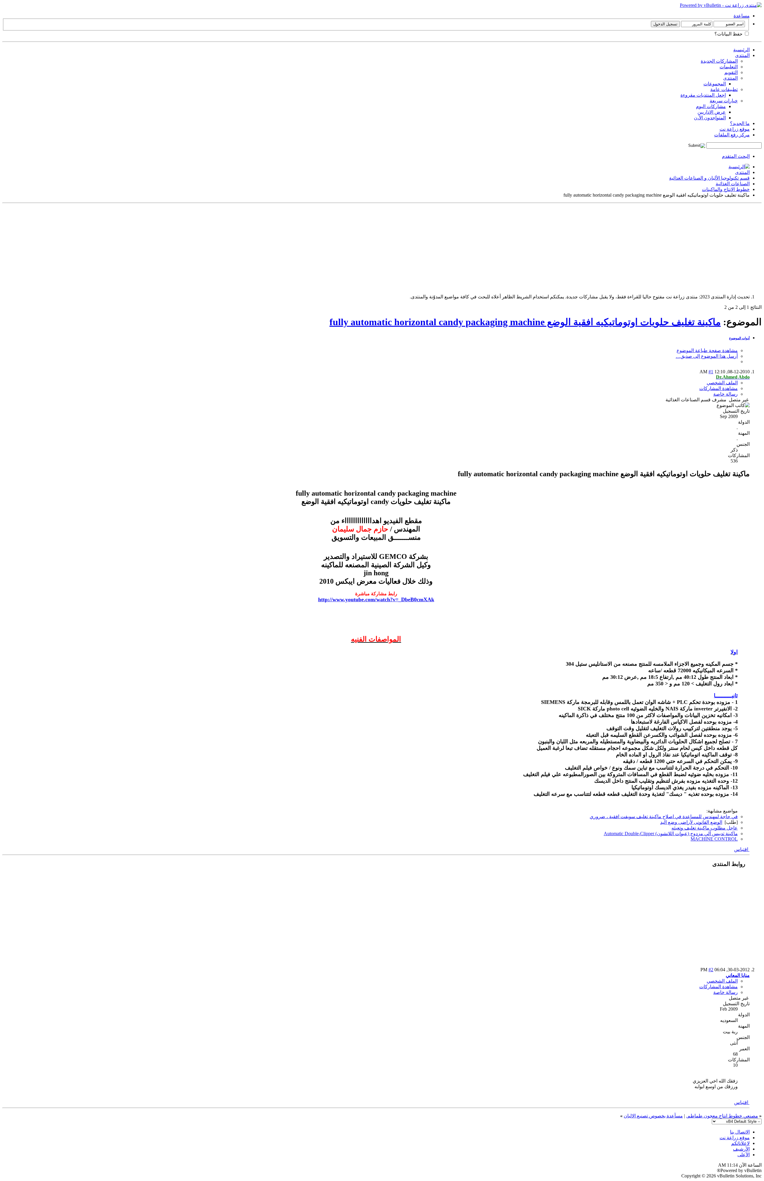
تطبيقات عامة (724, 89)
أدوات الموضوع (739, 338)
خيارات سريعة (724, 100)
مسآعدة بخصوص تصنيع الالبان (653, 1115)
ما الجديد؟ (740, 123)
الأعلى (743, 1154)
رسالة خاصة (725, 394)
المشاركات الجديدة (719, 61)
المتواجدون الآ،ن (710, 117)
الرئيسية (741, 49)
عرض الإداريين (711, 112)
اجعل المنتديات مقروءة (703, 95)
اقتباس (741, 849)
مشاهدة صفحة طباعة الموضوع (707, 350)
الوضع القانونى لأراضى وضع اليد (691, 822)
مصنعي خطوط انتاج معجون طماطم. (722, 1115)
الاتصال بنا (740, 1131)
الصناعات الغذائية (733, 183)
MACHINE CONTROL (714, 838)
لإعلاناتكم (740, 1143)
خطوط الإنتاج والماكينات (726, 189)
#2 (710, 969)
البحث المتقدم (736, 156)
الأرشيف (741, 1148)
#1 (710, 371)
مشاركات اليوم (711, 106)
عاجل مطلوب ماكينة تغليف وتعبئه (704, 827)
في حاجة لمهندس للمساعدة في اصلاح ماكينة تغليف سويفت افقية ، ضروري (664, 816)
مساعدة (742, 15)
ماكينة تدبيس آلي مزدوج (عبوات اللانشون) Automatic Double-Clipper (671, 833)
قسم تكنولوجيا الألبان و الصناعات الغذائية (709, 178)
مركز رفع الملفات (732, 134)
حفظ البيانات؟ (729, 33)
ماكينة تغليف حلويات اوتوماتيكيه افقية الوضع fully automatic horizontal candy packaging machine (525, 322)
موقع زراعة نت (735, 129)
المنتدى (742, 55)
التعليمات (729, 66)
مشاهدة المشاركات (718, 388)
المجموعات (714, 83)
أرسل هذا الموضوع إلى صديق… (707, 356)
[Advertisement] (582, 247)
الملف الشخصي (722, 382)
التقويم (731, 72)
